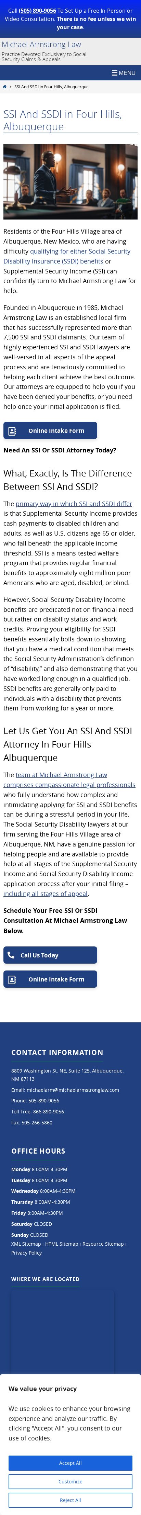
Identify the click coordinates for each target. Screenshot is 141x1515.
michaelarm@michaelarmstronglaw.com (73, 1090)
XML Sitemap (26, 1244)
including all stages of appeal (45, 893)
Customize (70, 1481)
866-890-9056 (48, 1111)
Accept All (70, 1463)
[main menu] (70, 72)
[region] (70, 1444)
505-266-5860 (37, 1122)
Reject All (70, 1500)
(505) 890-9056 (37, 10)
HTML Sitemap (61, 1244)
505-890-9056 (43, 1100)
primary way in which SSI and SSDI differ (74, 504)
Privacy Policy (26, 1252)
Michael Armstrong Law (41, 44)
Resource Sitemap (103, 1244)
